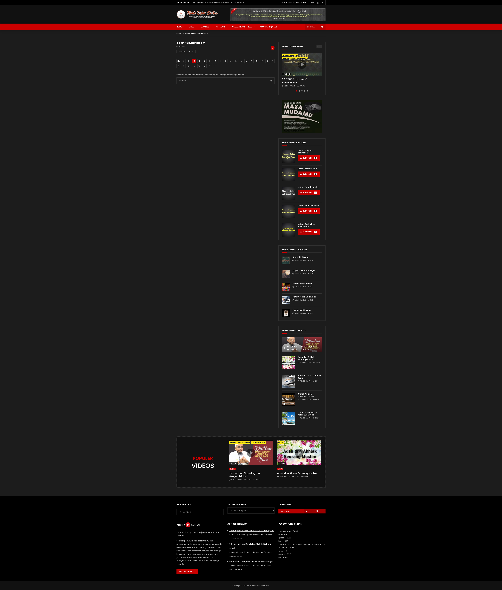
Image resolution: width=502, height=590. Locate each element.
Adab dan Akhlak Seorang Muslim (306, 358)
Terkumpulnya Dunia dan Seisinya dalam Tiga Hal (251, 530)
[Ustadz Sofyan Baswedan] (288, 156)
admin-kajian (289, 86)
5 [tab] (307, 91)
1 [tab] (296, 91)
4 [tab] (304, 91)
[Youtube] (317, 2)
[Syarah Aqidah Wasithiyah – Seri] (288, 399)
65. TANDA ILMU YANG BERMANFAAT (294, 81)
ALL (178, 61)
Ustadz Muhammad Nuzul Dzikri (295, 58)
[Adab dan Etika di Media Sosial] (288, 381)
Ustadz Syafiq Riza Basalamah (306, 225)
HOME (179, 27)
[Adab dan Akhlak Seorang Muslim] (288, 362)
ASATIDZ (205, 27)
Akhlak (280, 469)
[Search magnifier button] (317, 511)
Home (178, 33)
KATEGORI (220, 27)
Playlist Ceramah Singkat (304, 270)
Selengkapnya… (187, 572)
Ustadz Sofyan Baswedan (305, 151)
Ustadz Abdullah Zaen (308, 205)
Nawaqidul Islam (300, 257)
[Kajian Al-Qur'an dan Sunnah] (197, 14)
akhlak (281, 442)
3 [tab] (302, 91)
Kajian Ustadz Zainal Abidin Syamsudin (307, 413)
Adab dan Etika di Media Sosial (309, 376)
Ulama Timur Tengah (242, 27)
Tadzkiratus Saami (290, 55)
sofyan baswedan (258, 442)
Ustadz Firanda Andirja (308, 187)
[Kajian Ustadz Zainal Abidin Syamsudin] (288, 418)
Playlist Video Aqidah (302, 283)
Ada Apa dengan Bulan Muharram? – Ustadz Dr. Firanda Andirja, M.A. (219, 2)
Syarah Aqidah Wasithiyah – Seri (306, 395)
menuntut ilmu (244, 442)
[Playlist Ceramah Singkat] (286, 274)
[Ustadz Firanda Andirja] (288, 193)
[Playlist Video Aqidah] (286, 287)
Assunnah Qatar (268, 27)
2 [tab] (299, 91)
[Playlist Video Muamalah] (286, 300)
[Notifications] (323, 2)
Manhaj (233, 442)
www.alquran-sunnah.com (294, 2)
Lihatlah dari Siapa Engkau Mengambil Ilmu (310, 346)
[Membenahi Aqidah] (286, 313)
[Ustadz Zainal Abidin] (288, 174)
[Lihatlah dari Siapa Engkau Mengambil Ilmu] (302, 344)
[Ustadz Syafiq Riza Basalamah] (288, 230)
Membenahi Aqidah (301, 310)
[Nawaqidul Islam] (286, 260)
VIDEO (191, 27)
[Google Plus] (312, 2)
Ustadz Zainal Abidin (307, 168)
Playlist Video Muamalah (304, 297)
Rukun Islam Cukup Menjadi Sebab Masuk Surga (251, 561)
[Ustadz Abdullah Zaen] (288, 211)
